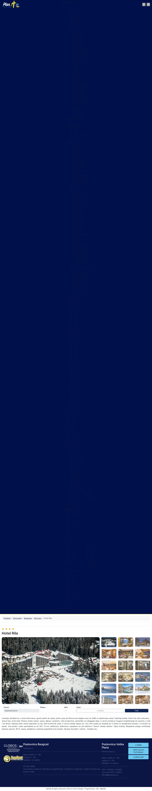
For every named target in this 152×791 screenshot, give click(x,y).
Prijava (42, 707)
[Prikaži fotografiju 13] (109, 689)
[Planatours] (11, 4)
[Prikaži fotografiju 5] (125, 654)
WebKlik (103, 789)
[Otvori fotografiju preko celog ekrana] (51, 670)
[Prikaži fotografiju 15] (142, 689)
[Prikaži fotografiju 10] (109, 677)
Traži (136, 711)
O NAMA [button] (138, 745)
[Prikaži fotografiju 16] (109, 700)
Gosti (78, 707)
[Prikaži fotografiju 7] (109, 665)
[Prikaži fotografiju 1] (109, 642)
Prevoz (6, 707)
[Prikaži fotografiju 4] (109, 654)
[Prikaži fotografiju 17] (125, 700)
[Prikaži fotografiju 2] (125, 642)
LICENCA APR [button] (138, 757)
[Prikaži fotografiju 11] (125, 677)
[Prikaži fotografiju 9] (142, 665)
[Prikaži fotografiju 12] (142, 677)
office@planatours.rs (110, 775)
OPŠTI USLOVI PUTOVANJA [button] (138, 751)
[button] (68, 509)
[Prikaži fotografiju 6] (142, 654)
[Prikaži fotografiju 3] (142, 642)
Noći (66, 707)
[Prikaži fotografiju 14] (125, 689)
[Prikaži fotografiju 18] (142, 700)
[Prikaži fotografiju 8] (125, 665)
